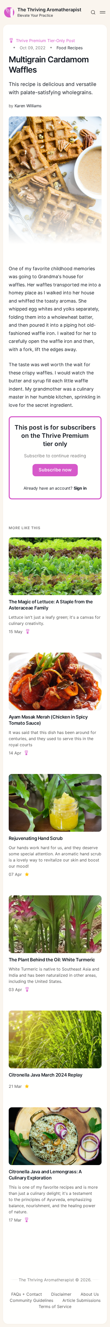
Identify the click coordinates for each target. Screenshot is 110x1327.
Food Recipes (70, 47)
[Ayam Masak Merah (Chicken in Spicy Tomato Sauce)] (55, 704)
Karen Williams (28, 105)
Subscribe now (55, 469)
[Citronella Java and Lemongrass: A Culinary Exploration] (55, 1165)
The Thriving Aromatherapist (49, 9)
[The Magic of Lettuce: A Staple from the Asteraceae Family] (55, 586)
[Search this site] (93, 12)
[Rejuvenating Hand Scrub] (55, 826)
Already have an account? (55, 488)
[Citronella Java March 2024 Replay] (55, 1050)
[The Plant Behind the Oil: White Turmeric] (55, 944)
